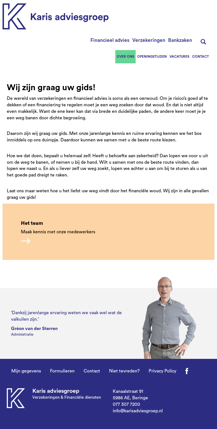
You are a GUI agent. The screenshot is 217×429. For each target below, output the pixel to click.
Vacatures (179, 56)
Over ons (125, 56)
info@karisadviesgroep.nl (138, 411)
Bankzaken (180, 40)
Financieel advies (109, 40)
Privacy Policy (162, 371)
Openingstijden (152, 56)
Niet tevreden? (124, 371)
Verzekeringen (148, 40)
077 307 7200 (126, 404)
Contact (200, 56)
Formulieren (62, 371)
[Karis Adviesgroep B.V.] (55, 16)
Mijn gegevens (26, 371)
